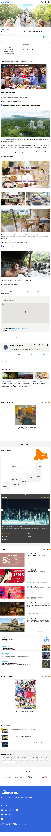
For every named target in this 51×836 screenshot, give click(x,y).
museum (4, 759)
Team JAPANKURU (17, 345)
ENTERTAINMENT (30, 597)
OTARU (30, 536)
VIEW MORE (45, 402)
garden (41, 759)
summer (14, 762)
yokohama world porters (31, 598)
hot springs (15, 337)
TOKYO (33, 582)
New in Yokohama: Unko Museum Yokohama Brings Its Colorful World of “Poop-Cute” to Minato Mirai (38, 588)
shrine (42, 757)
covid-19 (10, 759)
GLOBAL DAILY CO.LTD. (19, 797)
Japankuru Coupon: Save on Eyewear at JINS (36, 571)
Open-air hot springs (9, 53)
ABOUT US (3, 797)
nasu (21, 337)
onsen (24, 337)
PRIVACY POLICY (28, 797)
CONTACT (10, 797)
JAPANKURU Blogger (12, 288)
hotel (19, 337)
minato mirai (36, 597)
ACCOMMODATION (5, 337)
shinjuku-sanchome (45, 613)
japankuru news (45, 582)
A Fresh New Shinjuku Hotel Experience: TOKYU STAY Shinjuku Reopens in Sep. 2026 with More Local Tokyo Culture (38, 605)
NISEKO (6, 536)
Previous (20, 432)
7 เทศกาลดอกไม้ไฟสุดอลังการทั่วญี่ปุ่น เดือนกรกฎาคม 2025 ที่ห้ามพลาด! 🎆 (25, 742)
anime (18, 757)
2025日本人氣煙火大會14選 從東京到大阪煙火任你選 (21, 736)
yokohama (41, 597)
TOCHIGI (10, 337)
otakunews (21, 759)
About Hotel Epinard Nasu (9, 47)
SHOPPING (29, 582)
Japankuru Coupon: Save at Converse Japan (36, 555)
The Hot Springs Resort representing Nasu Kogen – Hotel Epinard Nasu (20, 49)
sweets (15, 759)
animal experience (6, 762)
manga (32, 759)
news (8, 757)
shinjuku (39, 613)
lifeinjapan (24, 757)
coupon (36, 582)
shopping (13, 757)
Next (30, 432)
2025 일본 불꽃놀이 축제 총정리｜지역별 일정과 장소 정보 (22, 729)
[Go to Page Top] (48, 833)
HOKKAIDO (6, 534)
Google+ (37, 291)
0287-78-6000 (13, 330)
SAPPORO (6, 539)
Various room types (9, 51)
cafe (37, 759)
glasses (40, 582)
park (47, 757)
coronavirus (31, 757)
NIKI (29, 534)
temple (27, 759)
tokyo (3, 757)
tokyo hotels (29, 614)
